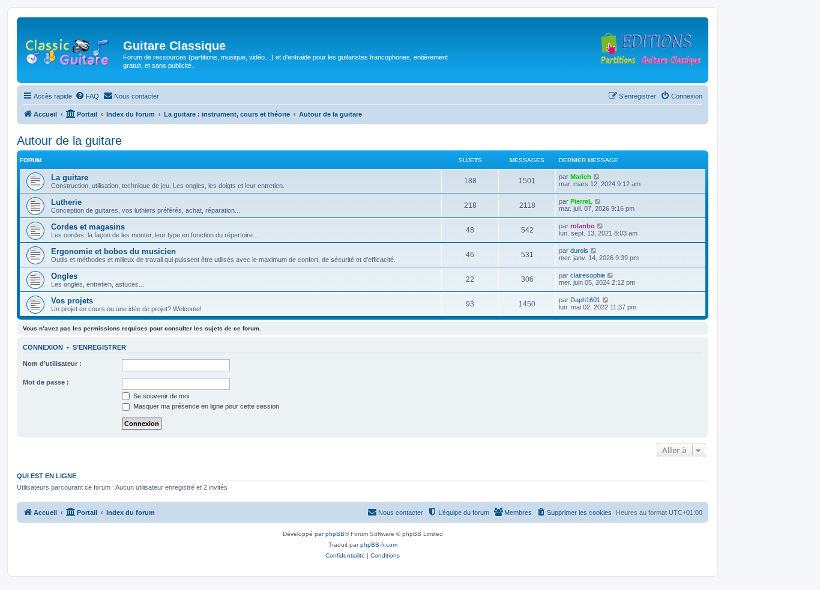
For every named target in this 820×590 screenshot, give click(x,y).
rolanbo (582, 226)
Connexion (43, 347)
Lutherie (66, 202)
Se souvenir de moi (160, 396)
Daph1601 (585, 299)
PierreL (581, 201)
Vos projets (72, 300)
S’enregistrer (99, 347)
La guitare (69, 177)
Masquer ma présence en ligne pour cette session (205, 406)
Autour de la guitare (69, 140)
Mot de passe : (46, 382)
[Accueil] (71, 49)
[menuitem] (87, 96)
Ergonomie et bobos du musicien (113, 251)
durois (579, 250)
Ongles (64, 276)
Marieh (580, 176)
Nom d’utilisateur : (52, 363)
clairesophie (587, 275)
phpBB (335, 534)
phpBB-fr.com (378, 544)
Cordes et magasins (88, 226)
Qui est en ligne (46, 475)
